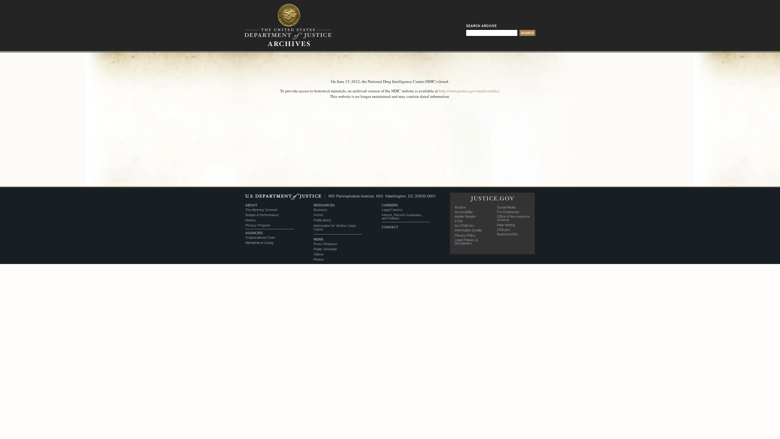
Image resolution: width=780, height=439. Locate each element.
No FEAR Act (464, 225)
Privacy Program (257, 225)
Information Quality (468, 230)
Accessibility (464, 212)
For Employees (508, 212)
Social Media (506, 207)
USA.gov (503, 229)
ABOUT (251, 205)
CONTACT (390, 227)
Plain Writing (506, 225)
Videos (319, 254)
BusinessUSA (507, 234)
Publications (322, 220)
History (250, 220)
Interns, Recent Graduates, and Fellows (402, 216)
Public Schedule (325, 249)
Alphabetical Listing (259, 242)
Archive (460, 207)
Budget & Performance (262, 215)
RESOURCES (324, 205)
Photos (319, 259)
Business (320, 210)
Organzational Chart (260, 237)
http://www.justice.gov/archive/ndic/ (469, 91)
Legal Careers (392, 210)
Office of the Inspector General (513, 218)
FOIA (459, 221)
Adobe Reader (465, 216)
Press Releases (325, 244)
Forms (318, 215)
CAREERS (390, 205)
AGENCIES (254, 233)
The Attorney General (261, 210)
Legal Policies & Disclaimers (466, 241)
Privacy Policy (465, 235)
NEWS (318, 239)
